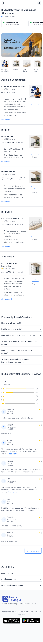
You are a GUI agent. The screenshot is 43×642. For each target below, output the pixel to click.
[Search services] (39, 3)
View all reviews (33, 551)
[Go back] (4, 3)
